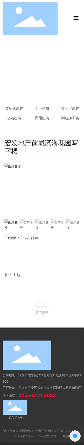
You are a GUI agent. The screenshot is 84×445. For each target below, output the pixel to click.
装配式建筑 (14, 109)
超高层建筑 (70, 109)
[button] (74, 190)
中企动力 (43, 436)
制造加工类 (70, 118)
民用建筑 (26, 91)
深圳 (53, 436)
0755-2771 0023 (37, 395)
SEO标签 (64, 436)
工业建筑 (42, 109)
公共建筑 (14, 118)
